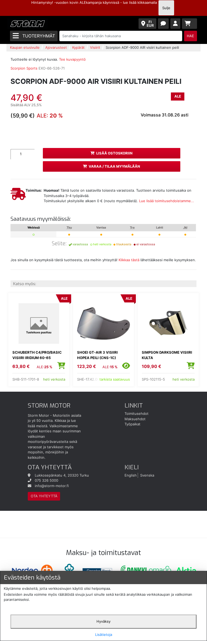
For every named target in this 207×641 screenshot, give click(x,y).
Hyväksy (103, 621)
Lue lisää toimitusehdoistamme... (166, 201)
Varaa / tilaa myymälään (114, 166)
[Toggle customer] (175, 23)
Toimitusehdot (137, 413)
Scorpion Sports (24, 68)
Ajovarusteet (56, 47)
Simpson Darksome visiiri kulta (167, 355)
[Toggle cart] (189, 23)
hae (190, 36)
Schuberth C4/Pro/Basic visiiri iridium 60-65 (37, 355)
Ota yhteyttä (44, 496)
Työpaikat (132, 424)
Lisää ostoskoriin (114, 153)
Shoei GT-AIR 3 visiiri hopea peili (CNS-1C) (97, 355)
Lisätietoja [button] (103, 634)
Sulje (166, 8)
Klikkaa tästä (129, 260)
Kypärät (78, 47)
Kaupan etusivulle (25, 47)
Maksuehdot (135, 419)
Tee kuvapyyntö (72, 59)
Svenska (147, 475)
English (131, 475)
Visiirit (95, 47)
